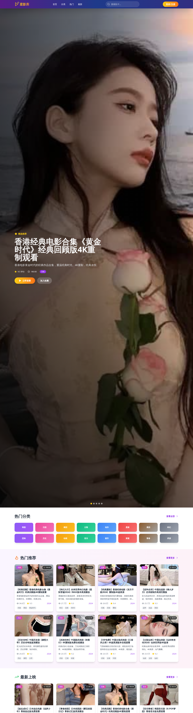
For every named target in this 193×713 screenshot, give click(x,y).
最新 (80, 4)
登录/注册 (170, 4)
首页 (55, 4)
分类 (63, 4)
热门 (72, 4)
